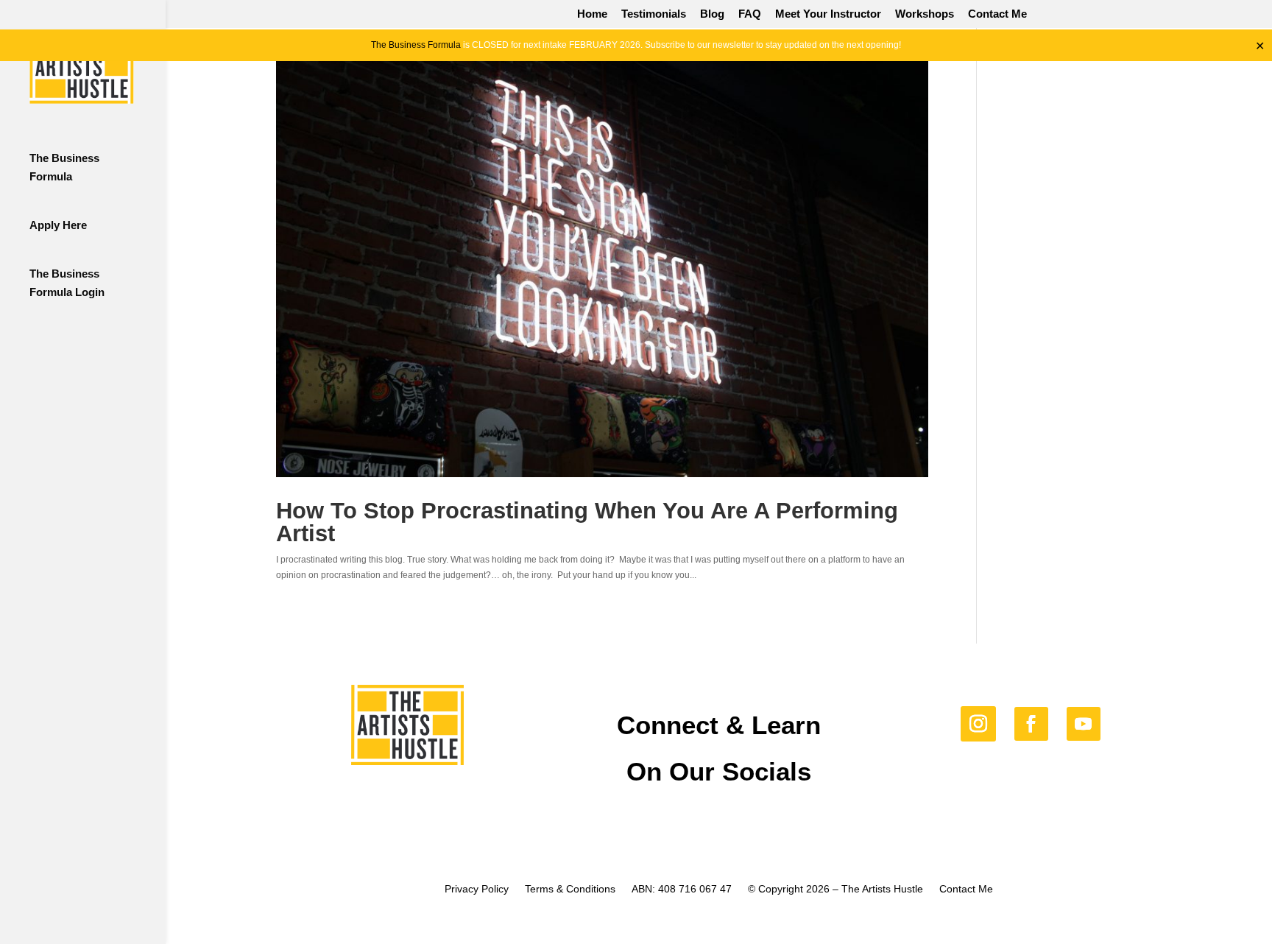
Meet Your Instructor (828, 14)
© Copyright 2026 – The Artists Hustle (835, 889)
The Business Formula (416, 45)
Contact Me (997, 14)
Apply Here (58, 225)
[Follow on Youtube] (1083, 724)
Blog (712, 14)
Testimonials (653, 14)
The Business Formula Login (67, 282)
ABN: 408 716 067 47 (682, 889)
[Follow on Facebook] (1031, 724)
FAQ (749, 14)
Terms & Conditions (570, 889)
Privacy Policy (477, 889)
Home (592, 14)
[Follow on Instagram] (978, 724)
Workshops (924, 14)
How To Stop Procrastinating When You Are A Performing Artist (587, 522)
